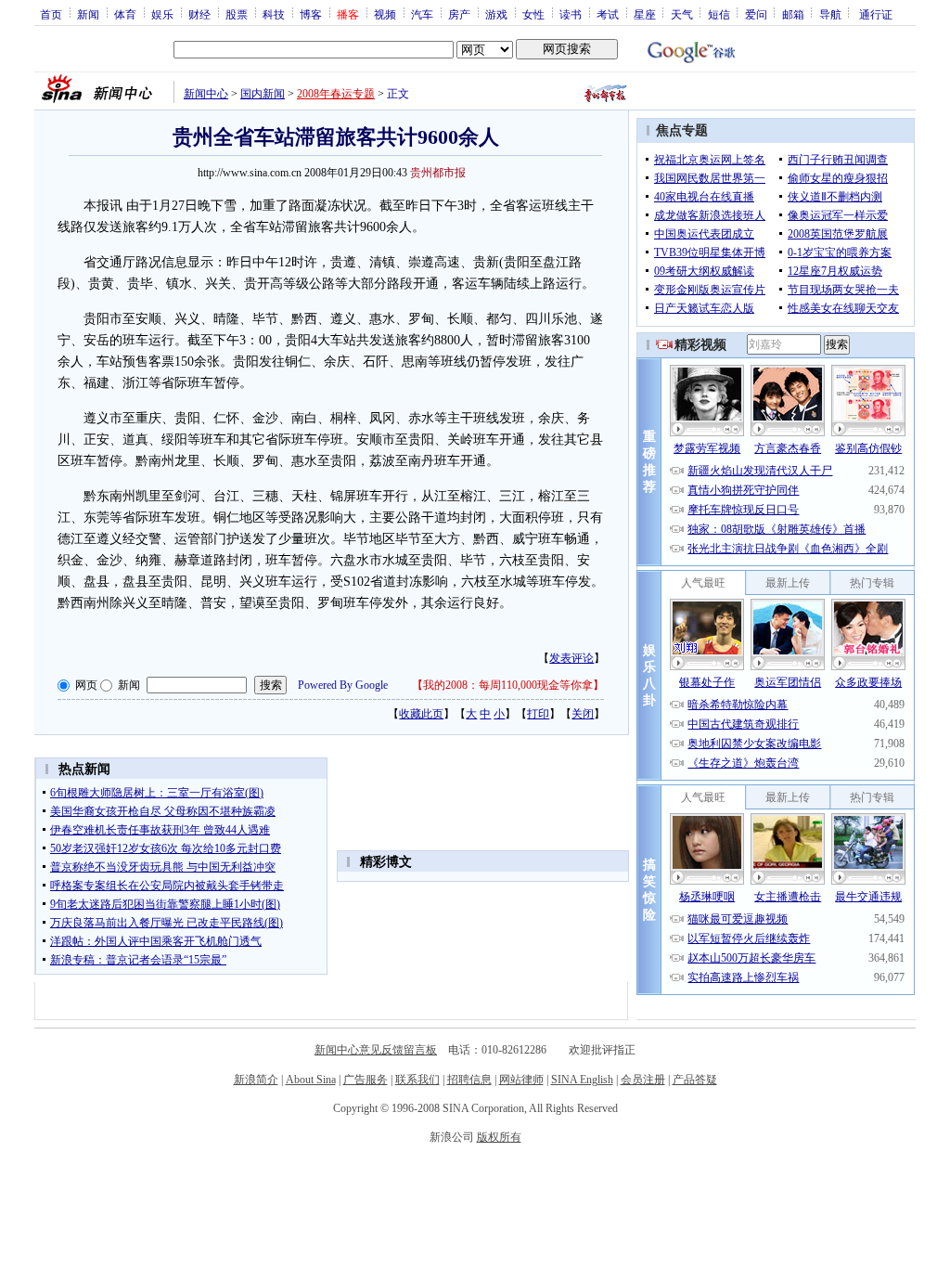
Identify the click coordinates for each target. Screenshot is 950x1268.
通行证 (875, 13)
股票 (236, 13)
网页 (86, 685)
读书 (570, 13)
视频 (385, 13)
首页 (51, 13)
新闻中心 (206, 93)
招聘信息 (469, 1079)
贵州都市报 (438, 172)
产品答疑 (695, 1079)
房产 (459, 13)
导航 (830, 13)
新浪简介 (256, 1079)
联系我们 (417, 1079)
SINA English (582, 1079)
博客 (311, 13)
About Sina (311, 1079)
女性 (533, 13)
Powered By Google (343, 685)
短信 (719, 13)
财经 (199, 13)
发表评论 (571, 658)
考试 (608, 13)
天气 (682, 13)
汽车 (422, 13)
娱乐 (162, 13)
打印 (538, 713)
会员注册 (643, 1079)
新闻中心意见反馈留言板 (376, 1049)
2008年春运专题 (336, 93)
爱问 (756, 13)
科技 (274, 13)
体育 (125, 13)
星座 (645, 13)
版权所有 (499, 1137)
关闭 (582, 713)
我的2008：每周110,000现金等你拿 (508, 685)
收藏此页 (421, 713)
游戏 (496, 13)
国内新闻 (262, 93)
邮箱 (793, 13)
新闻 (88, 13)
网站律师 (521, 1079)
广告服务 (365, 1079)
